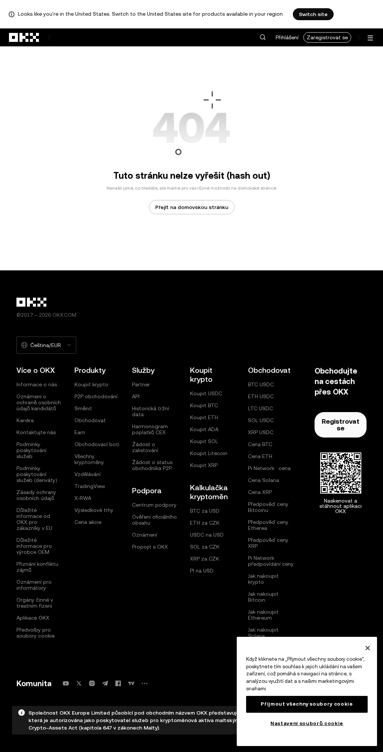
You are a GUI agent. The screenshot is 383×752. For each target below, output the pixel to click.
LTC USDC (260, 408)
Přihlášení (287, 37)
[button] (262, 37)
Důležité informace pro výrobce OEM (34, 546)
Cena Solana (263, 480)
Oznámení (144, 535)
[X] (79, 683)
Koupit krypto (91, 384)
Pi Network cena (269, 468)
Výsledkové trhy (93, 510)
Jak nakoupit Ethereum (263, 615)
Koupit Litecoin (208, 453)
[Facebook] (118, 683)
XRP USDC (260, 432)
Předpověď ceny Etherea (268, 525)
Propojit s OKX (150, 547)
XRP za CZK (204, 559)
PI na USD (202, 571)
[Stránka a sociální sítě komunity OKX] (144, 683)
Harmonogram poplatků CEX (150, 429)
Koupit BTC (204, 405)
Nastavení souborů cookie (306, 723)
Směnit (83, 408)
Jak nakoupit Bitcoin (263, 597)
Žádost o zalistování (145, 447)
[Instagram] (92, 683)
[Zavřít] (367, 648)
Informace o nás (36, 384)
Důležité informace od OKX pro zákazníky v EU (34, 519)
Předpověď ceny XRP (268, 543)
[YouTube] (65, 683)
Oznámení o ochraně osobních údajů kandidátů (38, 402)
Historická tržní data (150, 411)
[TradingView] (131, 683)
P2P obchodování (95, 396)
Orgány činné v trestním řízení (34, 603)
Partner (141, 384)
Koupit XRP (204, 465)
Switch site (313, 14)
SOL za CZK (205, 547)
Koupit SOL (204, 441)
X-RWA (82, 498)
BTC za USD (205, 511)
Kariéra (25, 420)
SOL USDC (261, 420)
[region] (307, 691)
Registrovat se (340, 424)
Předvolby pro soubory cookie (35, 633)
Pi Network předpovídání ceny (271, 561)
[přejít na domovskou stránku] (24, 37)
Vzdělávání (87, 474)
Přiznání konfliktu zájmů (37, 567)
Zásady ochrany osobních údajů (36, 495)
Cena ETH (260, 456)
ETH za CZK (205, 523)
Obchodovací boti (96, 444)
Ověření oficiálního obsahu (154, 520)
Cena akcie (87, 522)
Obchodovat (90, 420)
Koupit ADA (204, 429)
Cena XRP (260, 492)
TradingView (89, 486)
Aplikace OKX (32, 618)
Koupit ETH (204, 417)
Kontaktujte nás (36, 432)
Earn (79, 432)
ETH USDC (261, 396)
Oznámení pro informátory (34, 585)
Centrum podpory (154, 505)
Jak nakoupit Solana (263, 633)
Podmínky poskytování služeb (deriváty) (36, 474)
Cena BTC (260, 444)
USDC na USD (207, 535)
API (136, 396)
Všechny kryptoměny (89, 459)
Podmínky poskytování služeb (31, 450)
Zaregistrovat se (327, 37)
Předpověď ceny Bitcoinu (268, 507)
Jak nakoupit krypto (263, 579)
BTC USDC (261, 384)
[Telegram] (105, 683)
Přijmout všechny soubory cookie (307, 704)
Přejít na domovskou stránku (191, 207)
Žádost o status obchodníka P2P (152, 465)
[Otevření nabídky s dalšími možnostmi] (370, 37)
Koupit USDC (206, 393)
